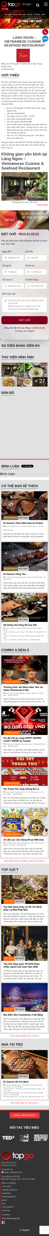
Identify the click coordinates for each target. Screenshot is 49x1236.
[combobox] (28, 4)
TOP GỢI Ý (9, 901)
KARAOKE (6, 1193)
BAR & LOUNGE (9, 1183)
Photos (37, 14)
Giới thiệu (8, 14)
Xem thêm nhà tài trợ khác (24, 1103)
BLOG (4, 1200)
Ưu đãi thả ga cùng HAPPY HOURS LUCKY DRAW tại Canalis (22, 739)
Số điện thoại (31, 280)
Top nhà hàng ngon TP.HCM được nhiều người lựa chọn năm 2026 (21, 965)
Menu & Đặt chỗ (19, 14)
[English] (6, 9)
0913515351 (8, 69)
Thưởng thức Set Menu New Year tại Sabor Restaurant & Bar (23, 688)
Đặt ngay (23, 518)
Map (43, 14)
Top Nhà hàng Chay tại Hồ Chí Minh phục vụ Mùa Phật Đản (22, 908)
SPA (3, 1203)
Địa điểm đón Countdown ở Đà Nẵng (23, 1015)
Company (6, 1214)
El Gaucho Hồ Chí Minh (16, 1082)
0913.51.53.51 (29, 234)
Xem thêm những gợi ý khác (24, 1036)
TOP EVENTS (8, 1207)
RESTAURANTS (10, 518)
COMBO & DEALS (9, 1190)
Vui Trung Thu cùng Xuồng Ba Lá (21, 789)
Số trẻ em (29, 265)
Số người (6, 265)
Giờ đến (29, 251)
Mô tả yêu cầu (9, 294)
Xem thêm (43, 205)
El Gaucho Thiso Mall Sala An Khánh (23, 523)
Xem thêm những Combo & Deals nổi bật (24, 861)
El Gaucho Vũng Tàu (14, 574)
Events (30, 14)
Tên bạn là (7, 280)
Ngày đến (6, 251)
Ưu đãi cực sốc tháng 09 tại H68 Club (23, 839)
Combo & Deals (11, 682)
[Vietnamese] (3, 9)
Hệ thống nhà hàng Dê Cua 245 (20, 625)
